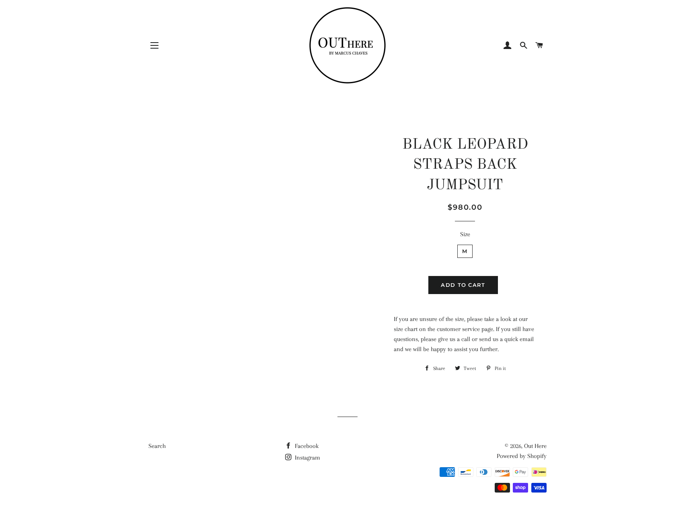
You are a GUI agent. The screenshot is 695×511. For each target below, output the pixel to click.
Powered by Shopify (522, 456)
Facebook (306, 446)
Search (157, 446)
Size (465, 234)
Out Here (535, 446)
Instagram (306, 457)
